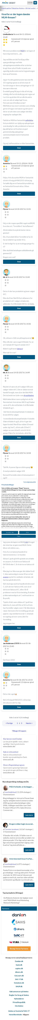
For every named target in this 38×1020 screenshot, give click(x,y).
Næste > (29, 723)
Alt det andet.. (30, 8)
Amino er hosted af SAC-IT (19, 1011)
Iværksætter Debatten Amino (13, 8)
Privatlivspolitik (19, 1002)
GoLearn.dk (19, 976)
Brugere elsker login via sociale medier (22, 824)
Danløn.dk (19, 961)
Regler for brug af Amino (19, 995)
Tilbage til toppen (19, 731)
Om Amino (19, 1006)
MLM (23, 51)
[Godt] (6, 42)
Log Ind (30, 2)
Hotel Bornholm (15, 1015)
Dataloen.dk (19, 983)
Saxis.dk (19, 965)
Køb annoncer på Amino (19, 991)
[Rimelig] (6, 40)
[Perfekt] (4, 45)
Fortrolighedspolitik (30, 482)
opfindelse (29, 120)
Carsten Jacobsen (11, 829)
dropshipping (29, 395)
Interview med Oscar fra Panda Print (22, 859)
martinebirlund (10, 792)
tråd (26, 542)
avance (5, 577)
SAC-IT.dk (19, 979)
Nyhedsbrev (19, 999)
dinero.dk (19, 972)
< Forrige (9, 723)
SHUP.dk (19, 986)
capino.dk (19, 968)
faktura (19, 349)
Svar (19, 148)
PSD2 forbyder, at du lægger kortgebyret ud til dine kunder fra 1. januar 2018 (22, 787)
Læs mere (29, 815)
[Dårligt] (4, 40)
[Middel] (4, 42)
